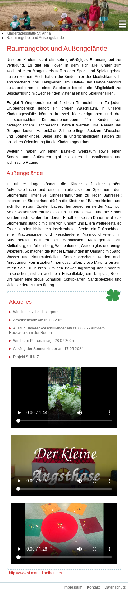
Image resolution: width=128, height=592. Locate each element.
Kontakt (93, 587)
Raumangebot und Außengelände (35, 38)
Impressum (73, 587)
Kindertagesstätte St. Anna (29, 33)
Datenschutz (115, 587)
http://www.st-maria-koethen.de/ (35, 573)
